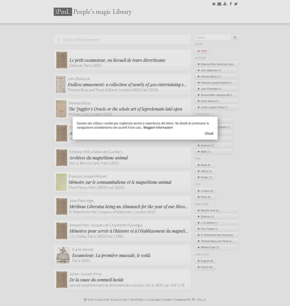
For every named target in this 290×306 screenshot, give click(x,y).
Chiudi (209, 133)
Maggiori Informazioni (158, 127)
